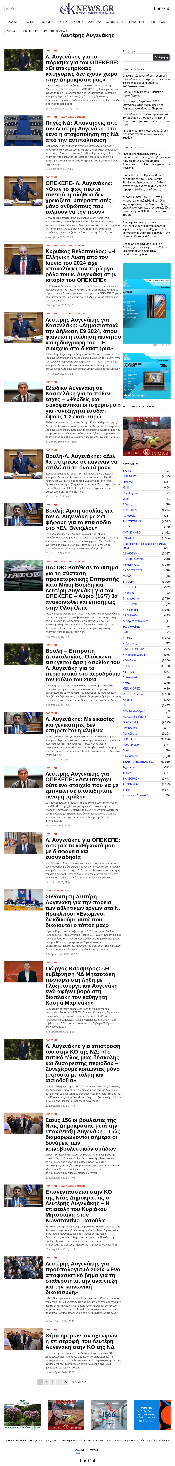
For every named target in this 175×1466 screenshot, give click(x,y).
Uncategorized (131, 493)
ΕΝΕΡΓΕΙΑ (129, 587)
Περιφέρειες (130, 733)
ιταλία (126, 632)
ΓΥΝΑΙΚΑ (128, 538)
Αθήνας (127, 504)
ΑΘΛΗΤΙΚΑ (130, 510)
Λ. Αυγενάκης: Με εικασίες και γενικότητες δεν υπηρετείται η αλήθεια (79, 725)
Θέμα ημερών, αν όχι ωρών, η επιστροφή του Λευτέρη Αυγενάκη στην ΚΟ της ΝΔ (82, 1341)
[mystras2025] (147, 436)
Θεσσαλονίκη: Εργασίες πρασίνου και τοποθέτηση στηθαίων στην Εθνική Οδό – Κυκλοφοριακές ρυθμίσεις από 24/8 (146, 119)
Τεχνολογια (129, 767)
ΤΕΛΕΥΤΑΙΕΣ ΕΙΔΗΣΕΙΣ (72, 117)
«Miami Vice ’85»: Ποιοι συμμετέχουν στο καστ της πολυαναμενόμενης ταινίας (145, 134)
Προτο (126, 750)
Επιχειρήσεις (130, 609)
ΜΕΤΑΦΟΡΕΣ (131, 688)
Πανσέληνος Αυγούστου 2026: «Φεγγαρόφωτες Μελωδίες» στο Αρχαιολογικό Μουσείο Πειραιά (143, 105)
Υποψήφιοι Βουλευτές (136, 795)
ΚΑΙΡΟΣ (128, 637)
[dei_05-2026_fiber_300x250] (152, 1414)
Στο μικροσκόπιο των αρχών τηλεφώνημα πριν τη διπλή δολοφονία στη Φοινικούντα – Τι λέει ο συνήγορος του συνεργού (147, 160)
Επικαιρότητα (131, 598)
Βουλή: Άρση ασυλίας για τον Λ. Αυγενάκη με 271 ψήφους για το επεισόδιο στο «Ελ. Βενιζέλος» (79, 519)
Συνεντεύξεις (130, 756)
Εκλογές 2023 (131, 564)
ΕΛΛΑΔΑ (50, 890)
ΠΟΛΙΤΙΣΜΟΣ (131, 744)
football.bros (130, 175)
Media (126, 487)
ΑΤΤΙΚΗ (127, 526)
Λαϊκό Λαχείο (130, 677)
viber (126, 498)
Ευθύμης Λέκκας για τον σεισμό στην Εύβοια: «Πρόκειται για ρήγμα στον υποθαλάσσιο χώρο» (145, 249)
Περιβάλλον (130, 728)
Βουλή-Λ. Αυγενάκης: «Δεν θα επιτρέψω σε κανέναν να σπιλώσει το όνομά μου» (81, 462)
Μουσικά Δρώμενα (134, 694)
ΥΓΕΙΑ (127, 789)
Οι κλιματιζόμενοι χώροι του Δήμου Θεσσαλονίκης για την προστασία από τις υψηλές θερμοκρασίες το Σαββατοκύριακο (146, 81)
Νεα (125, 705)
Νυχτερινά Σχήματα (134, 716)
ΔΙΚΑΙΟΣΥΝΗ (131, 553)
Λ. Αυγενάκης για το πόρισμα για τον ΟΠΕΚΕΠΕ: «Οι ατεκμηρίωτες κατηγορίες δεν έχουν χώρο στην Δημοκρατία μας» (82, 68)
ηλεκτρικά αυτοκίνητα (135, 621)
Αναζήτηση (129, 51)
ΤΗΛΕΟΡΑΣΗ (131, 778)
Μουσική (128, 699)
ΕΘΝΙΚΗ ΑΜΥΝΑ (133, 559)
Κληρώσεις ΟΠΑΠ (134, 654)
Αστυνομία (129, 515)
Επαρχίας (128, 592)
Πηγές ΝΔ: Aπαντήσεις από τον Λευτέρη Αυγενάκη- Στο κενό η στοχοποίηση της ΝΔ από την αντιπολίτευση (82, 131)
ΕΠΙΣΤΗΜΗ (130, 604)
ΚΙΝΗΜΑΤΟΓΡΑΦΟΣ (135, 649)
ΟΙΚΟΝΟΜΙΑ (130, 722)
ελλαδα (127, 576)
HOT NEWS (130, 476)
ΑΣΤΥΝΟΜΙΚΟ (132, 521)
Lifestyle (128, 481)
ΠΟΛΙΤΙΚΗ (51, 50)
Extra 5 (127, 470)
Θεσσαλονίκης (131, 626)
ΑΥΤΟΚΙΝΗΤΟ (131, 532)
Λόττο (126, 683)
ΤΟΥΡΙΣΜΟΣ (130, 784)
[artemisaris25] (22, 1414)
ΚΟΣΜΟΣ (128, 666)
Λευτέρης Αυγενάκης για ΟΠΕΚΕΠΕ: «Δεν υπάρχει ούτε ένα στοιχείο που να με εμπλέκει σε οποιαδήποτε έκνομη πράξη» (81, 785)
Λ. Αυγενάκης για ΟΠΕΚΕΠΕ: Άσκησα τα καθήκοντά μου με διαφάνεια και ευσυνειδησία (82, 848)
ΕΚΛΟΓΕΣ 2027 (132, 570)
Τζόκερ (127, 773)
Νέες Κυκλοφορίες (134, 711)
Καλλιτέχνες (130, 643)
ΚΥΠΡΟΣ (128, 671)
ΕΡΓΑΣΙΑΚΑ (130, 615)
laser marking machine (136, 153)
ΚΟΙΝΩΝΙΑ (129, 660)
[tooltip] (155, 8)
